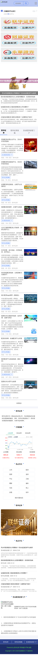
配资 (27, 470)
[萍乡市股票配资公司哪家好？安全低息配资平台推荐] (19, 80)
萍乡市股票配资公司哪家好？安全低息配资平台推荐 (19, 93)
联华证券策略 (6, 177)
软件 (27, 492)
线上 (27, 488)
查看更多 (19, 403)
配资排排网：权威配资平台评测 (11, 338)
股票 (10, 474)
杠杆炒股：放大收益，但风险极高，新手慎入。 (11, 251)
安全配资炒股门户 (7, 155)
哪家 (10, 483)
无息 (10, 488)
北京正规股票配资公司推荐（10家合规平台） (11, 228)
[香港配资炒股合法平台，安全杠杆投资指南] (30, 145)
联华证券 (5, 642)
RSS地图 (22, 647)
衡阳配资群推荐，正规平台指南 (11, 207)
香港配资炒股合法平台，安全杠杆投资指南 (11, 140)
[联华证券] (4, 3)
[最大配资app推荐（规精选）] (30, 298)
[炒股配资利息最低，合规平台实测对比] (30, 187)
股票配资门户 (23, 651)
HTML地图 (28, 647)
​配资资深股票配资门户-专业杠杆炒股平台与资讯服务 (20, 617)
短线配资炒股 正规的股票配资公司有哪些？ (15, 107)
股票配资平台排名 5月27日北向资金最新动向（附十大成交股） (25, 607)
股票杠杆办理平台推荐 (8, 381)
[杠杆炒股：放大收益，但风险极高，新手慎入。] (30, 252)
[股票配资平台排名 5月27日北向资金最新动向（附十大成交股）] (7, 607)
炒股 (10, 492)
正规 (27, 479)
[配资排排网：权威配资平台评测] (30, 340)
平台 (10, 479)
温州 (27, 474)
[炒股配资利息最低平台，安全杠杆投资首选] (30, 164)
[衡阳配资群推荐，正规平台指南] (30, 210)
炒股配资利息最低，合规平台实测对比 (11, 185)
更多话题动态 (19, 498)
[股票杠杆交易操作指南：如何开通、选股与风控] (30, 318)
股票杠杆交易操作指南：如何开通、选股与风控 (11, 317)
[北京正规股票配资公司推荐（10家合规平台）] (30, 231)
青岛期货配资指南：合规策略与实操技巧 (11, 273)
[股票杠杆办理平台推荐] (30, 384)
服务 (27, 483)
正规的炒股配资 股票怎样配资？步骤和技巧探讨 (16, 117)
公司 (10, 470)
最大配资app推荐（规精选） (10, 295)
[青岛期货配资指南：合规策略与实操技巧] (30, 275)
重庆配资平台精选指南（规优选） (10, 360)
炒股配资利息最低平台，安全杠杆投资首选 (11, 163)
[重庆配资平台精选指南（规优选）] (30, 361)
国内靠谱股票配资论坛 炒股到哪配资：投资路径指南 (18, 97)
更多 (34, 11)
